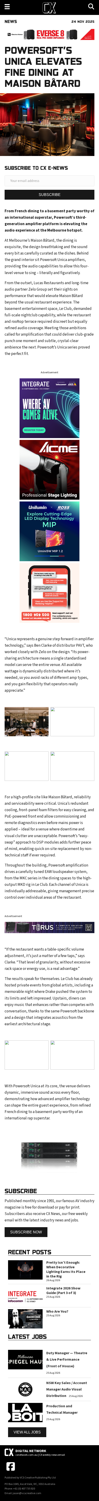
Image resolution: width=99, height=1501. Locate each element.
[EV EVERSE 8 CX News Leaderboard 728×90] (49, 34)
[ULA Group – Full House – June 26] (49, 469)
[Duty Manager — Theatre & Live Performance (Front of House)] (25, 1359)
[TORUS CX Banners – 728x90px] (49, 927)
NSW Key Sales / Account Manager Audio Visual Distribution (66, 1389)
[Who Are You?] (25, 1318)
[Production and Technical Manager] (25, 1412)
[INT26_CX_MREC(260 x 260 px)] (49, 408)
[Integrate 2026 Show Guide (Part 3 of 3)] (25, 1295)
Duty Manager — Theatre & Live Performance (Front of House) (66, 1359)
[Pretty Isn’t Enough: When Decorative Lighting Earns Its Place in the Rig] (25, 1269)
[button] (49, 195)
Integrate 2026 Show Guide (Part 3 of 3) (63, 1290)
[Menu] (7, 6)
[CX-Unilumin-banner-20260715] (49, 531)
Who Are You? (57, 1311)
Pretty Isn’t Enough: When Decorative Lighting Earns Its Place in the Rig (65, 1269)
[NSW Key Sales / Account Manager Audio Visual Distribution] (25, 1389)
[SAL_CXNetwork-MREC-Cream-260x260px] (49, 592)
